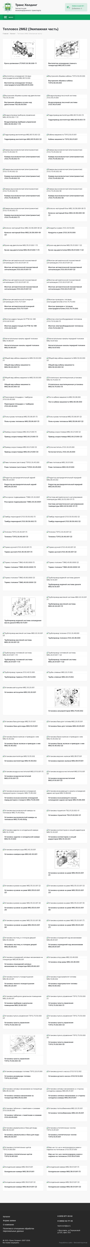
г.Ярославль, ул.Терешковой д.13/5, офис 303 (69, 1231)
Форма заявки (9, 1220)
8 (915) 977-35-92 (65, 1216)
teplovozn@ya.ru (64, 1226)
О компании (8, 1225)
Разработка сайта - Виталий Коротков (73, 1242)
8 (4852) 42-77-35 (65, 1221)
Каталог (6, 1217)
